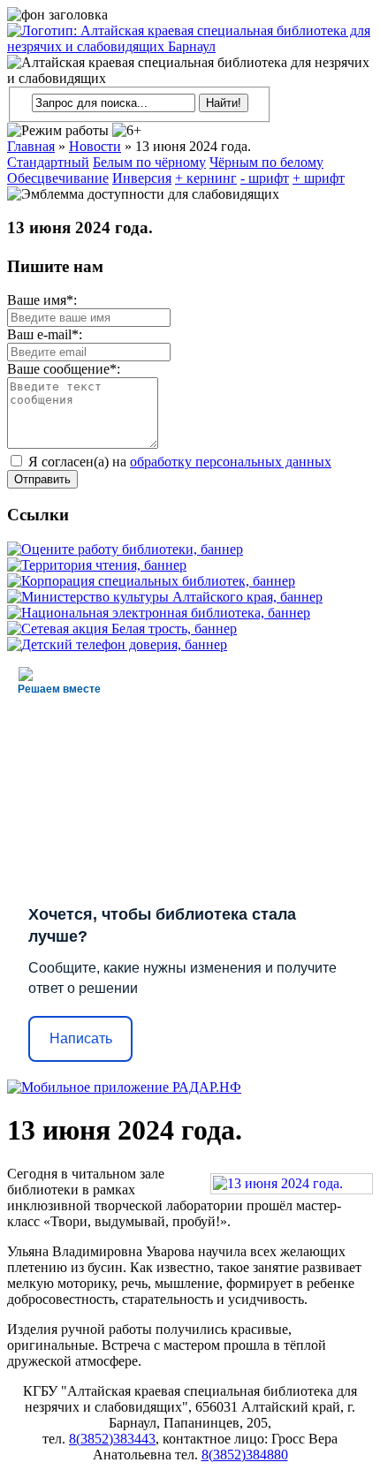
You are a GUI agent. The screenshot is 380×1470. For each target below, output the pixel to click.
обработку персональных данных (230, 461)
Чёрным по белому (266, 162)
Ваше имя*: (42, 299)
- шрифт (264, 178)
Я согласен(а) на (178, 461)
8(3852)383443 (112, 1438)
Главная (31, 146)
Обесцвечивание (58, 178)
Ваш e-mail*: (44, 334)
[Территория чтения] (96, 564)
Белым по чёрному (149, 162)
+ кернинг (206, 178)
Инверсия (141, 178)
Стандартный (48, 162)
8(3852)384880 (244, 1454)
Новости (95, 146)
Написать (80, 1038)
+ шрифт (319, 178)
